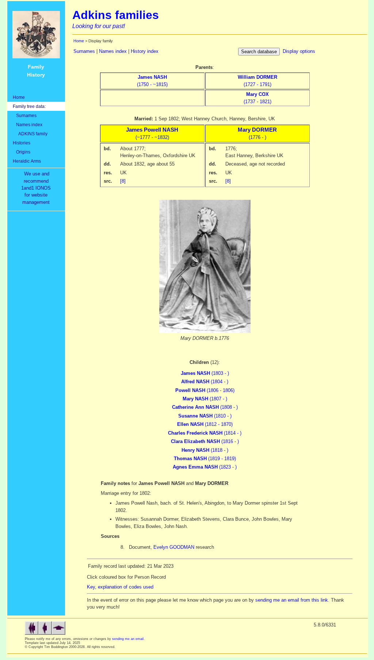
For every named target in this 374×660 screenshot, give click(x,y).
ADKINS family (30, 133)
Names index (27, 124)
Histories (21, 142)
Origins (21, 152)
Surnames (25, 115)
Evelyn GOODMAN (173, 547)
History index (145, 51)
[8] (123, 181)
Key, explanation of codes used (120, 587)
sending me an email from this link (291, 600)
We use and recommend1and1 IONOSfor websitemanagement (37, 188)
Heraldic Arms (27, 161)
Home (19, 97)
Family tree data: (29, 106)
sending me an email (128, 639)
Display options (299, 51)
